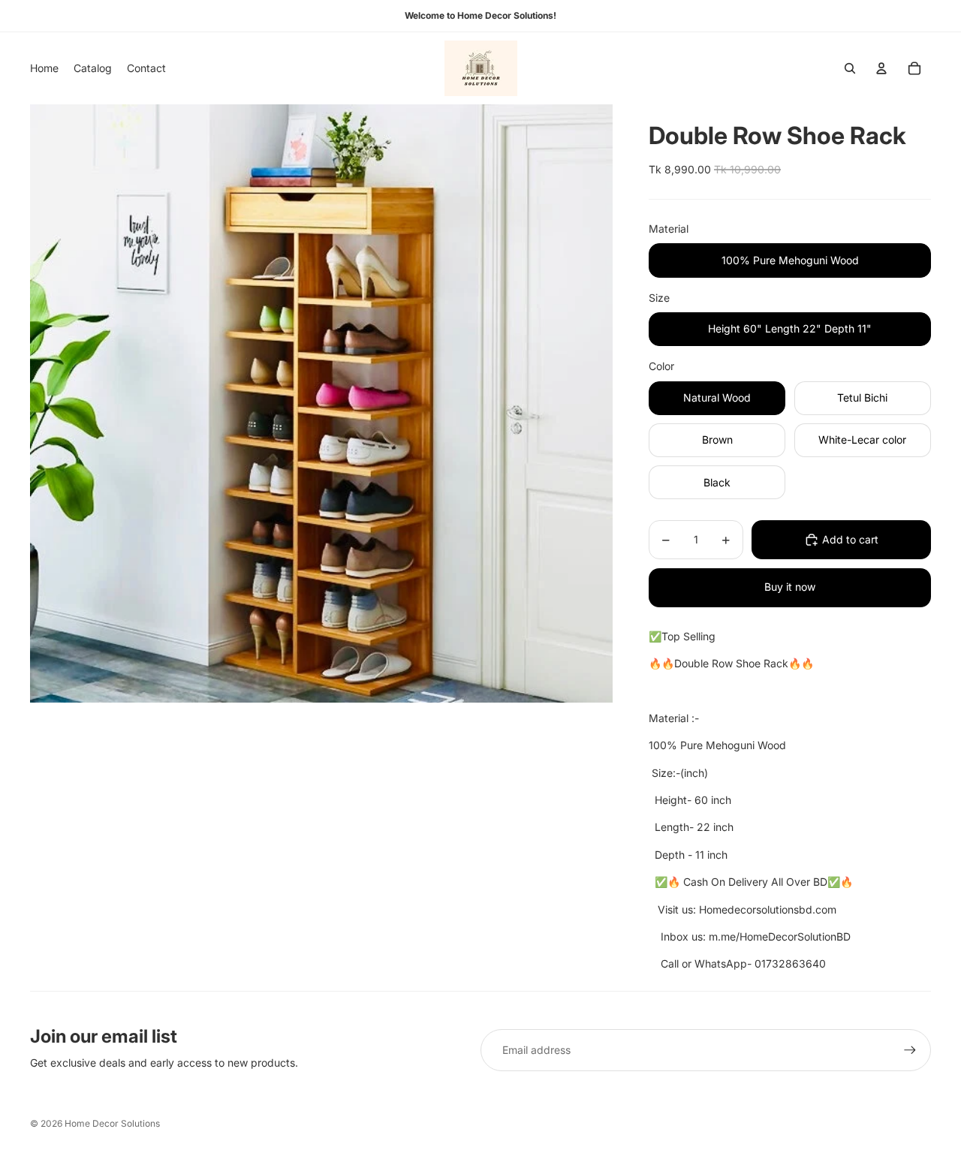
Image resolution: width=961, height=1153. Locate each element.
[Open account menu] (881, 68)
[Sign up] (910, 1050)
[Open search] (849, 68)
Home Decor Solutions (112, 1123)
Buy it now (789, 586)
